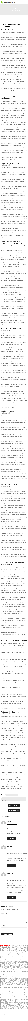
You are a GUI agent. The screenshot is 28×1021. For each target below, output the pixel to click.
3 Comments (6, 26)
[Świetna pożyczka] (14, 2)
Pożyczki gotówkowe (14, 24)
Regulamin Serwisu (7, 1014)
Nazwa (3, 925)
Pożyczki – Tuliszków (14, 810)
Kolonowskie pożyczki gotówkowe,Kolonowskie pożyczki (12, 799)
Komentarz (4, 913)
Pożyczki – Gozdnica (14, 805)
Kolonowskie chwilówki (12, 795)
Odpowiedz (12, 838)
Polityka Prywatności (16, 1014)
